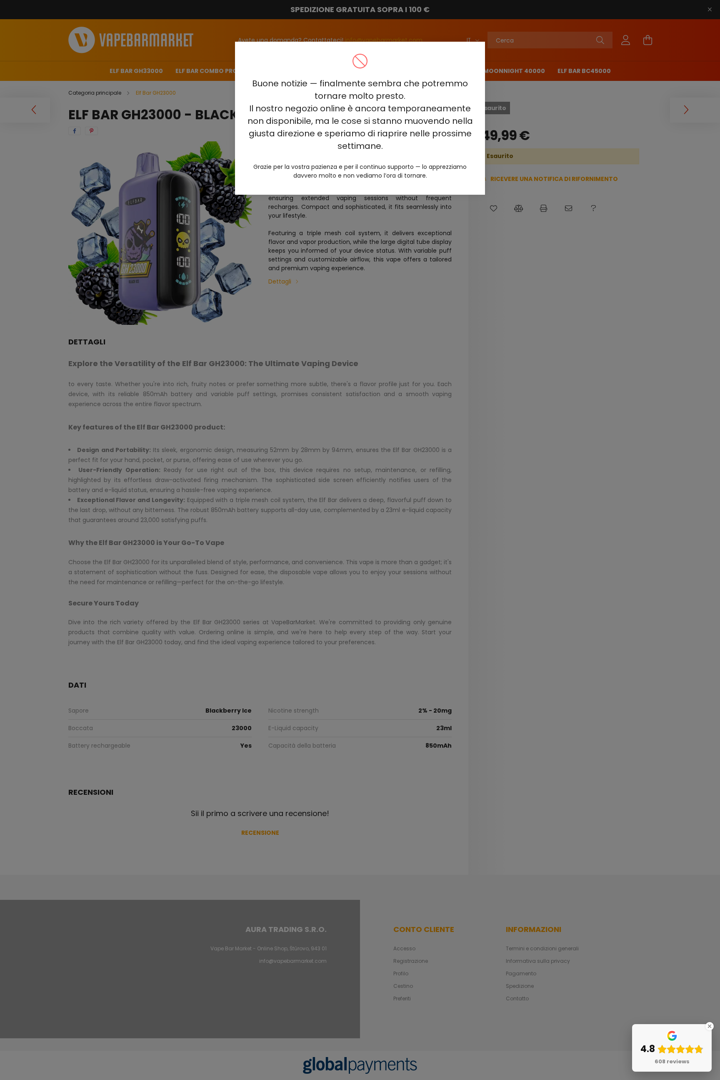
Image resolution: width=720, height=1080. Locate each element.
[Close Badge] (709, 1026)
